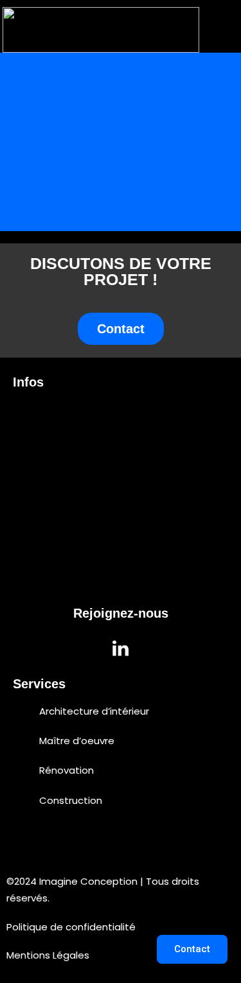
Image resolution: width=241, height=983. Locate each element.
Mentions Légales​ (47, 955)
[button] (218, 30)
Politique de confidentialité (71, 927)
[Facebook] (156, 648)
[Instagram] (85, 648)
